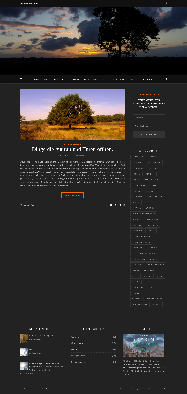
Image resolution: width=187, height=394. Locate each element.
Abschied (154, 157)
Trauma (136, 293)
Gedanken (137, 197)
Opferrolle (138, 248)
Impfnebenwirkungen (143, 214)
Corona (136, 174)
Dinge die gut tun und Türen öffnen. (72, 149)
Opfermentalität (141, 242)
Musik (152, 231)
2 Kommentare (79, 156)
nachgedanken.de (29, 3)
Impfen (136, 202)
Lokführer (138, 231)
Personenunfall (149, 253)
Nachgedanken (72, 144)
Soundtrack (150, 270)
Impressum (114, 389)
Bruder (152, 168)
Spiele (135, 276)
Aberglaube (138, 157)
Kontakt (148, 79)
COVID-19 (150, 174)
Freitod (136, 191)
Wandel (157, 304)
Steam (160, 276)
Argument (137, 163)
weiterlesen (72, 195)
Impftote (137, 219)
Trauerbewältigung (142, 288)
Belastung (137, 168)
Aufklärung (154, 163)
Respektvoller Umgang (144, 259)
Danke (135, 179)
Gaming (149, 191)
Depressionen (139, 185)
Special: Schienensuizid (123, 79)
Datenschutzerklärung (129, 389)
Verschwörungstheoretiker (147, 299)
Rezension (137, 265)
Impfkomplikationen (143, 208)
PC (133, 253)
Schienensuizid (156, 265)
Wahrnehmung (140, 304)
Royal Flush (42, 389)
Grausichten (77, 343)
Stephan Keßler (27, 205)
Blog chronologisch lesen (51, 79)
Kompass (136, 225)
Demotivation (151, 179)
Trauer (136, 282)
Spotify (148, 276)
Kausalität (152, 219)
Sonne (135, 270)
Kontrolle (152, 225)
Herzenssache (155, 197)
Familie (155, 185)
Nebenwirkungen (141, 236)
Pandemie (154, 248)
